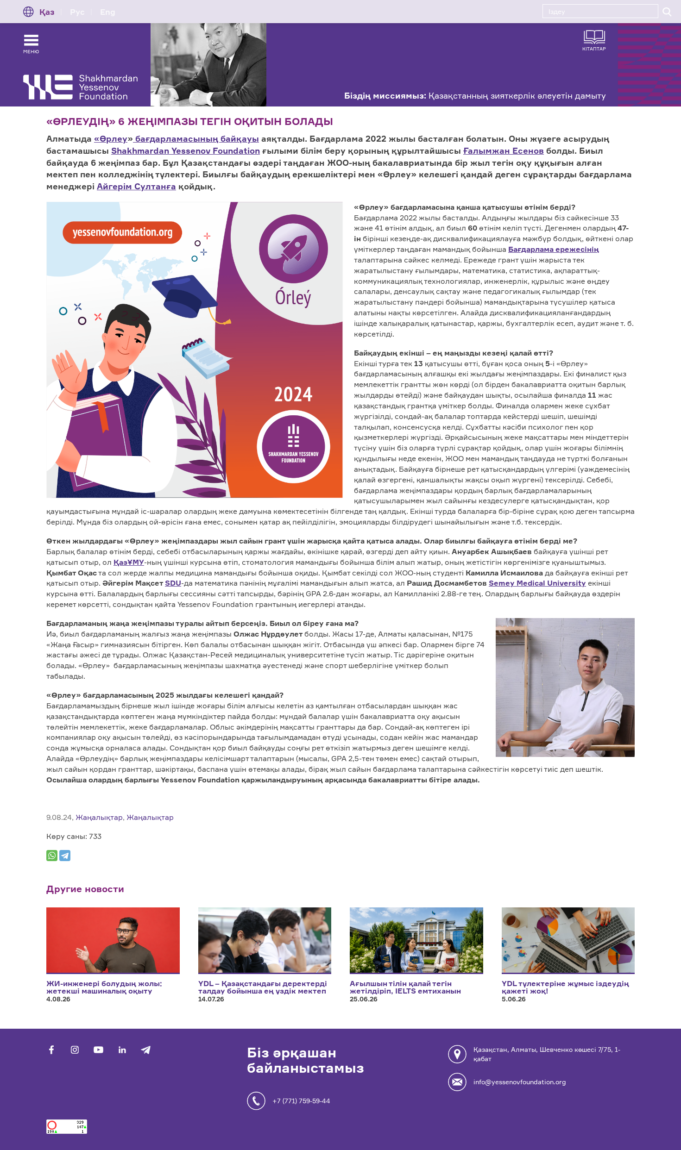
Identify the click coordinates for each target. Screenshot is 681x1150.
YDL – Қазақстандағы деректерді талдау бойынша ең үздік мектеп (262, 987)
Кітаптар (594, 48)
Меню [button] (31, 51)
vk (75, 1050)
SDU (173, 583)
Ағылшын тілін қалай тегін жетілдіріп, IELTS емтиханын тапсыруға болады (405, 991)
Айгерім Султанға (136, 186)
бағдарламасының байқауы (196, 138)
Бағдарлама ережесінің (553, 249)
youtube (98, 1050)
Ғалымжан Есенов (503, 150)
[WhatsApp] (51, 855)
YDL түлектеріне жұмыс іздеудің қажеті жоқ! (565, 987)
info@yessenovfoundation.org (519, 1082)
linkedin (122, 1050)
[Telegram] (64, 855)
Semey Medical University (537, 583)
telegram (146, 1050)
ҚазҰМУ (129, 562)
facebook (51, 1050)
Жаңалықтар (99, 817)
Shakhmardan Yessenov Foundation (185, 150)
